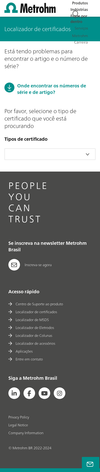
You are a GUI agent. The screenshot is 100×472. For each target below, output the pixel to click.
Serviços (81, 28)
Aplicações (24, 351)
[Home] (30, 11)
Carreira (81, 42)
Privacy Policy (18, 417)
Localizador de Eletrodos (35, 327)
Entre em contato (29, 359)
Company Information (25, 433)
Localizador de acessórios (35, 343)
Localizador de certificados (36, 312)
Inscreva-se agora (38, 265)
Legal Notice (18, 425)
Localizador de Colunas (34, 335)
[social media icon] (14, 393)
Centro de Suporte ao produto (39, 304)
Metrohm (80, 35)
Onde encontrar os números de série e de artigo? (51, 89)
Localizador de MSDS (32, 319)
